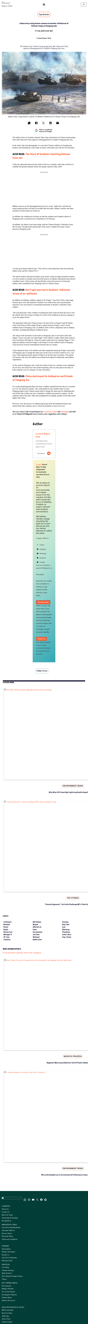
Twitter (54, 412)
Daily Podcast (7, 1273)
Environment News (73, 786)
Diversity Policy (7, 1236)
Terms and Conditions (9, 1239)
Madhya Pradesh (73, 1056)
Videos (4, 1279)
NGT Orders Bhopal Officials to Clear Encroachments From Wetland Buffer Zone (37, 931)
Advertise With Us (8, 1230)
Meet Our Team (7, 1215)
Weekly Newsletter (8, 1252)
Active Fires (6, 1319)
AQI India (5, 1316)
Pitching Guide (7, 1261)
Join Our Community (9, 1258)
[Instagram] (29, 1199)
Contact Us (6, 1212)
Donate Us (5, 1255)
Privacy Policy (7, 1233)
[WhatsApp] (24, 1199)
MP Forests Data (7, 1310)
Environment (6, 1286)
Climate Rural (7, 1298)
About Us (5, 1209)
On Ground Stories (8, 1292)
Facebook (47, 412)
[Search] (44, 4)
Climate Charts (7, 1322)
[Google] (45, 1199)
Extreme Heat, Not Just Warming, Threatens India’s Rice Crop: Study (66, 929)
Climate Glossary (8, 1270)
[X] (37, 1199)
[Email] (49, 453)
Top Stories (44, 14)
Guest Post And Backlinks (11, 1227)
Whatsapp (64, 412)
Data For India (7, 1313)
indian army (41, 671)
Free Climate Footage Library (12, 1276)
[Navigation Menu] (83, 5)
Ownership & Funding (10, 1218)
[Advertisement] (44, 189)
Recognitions (6, 1221)
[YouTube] (33, 1199)
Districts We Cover (8, 1300)
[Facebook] (41, 1199)
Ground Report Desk (44, 38)
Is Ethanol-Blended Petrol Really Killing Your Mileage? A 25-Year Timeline (7, 931)
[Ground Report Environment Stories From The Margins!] (8, 4)
